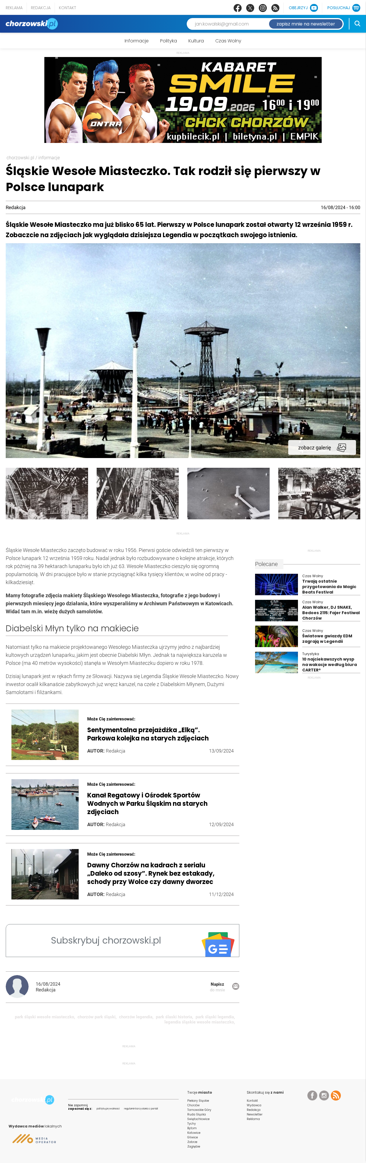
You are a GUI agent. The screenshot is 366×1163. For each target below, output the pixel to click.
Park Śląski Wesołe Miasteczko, (45, 1016)
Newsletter (254, 1114)
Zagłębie (193, 1146)
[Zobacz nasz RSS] (275, 8)
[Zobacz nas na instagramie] (263, 8)
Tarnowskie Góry (199, 1110)
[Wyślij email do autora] (235, 988)
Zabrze (192, 1142)
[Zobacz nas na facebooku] (238, 8)
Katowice (193, 1133)
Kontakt (67, 8)
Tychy (191, 1123)
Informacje (137, 41)
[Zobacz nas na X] (250, 8)
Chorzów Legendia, (136, 1016)
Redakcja (41, 8)
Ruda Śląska (196, 1114)
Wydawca (254, 1105)
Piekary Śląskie (198, 1101)
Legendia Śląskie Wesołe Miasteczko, (199, 1022)
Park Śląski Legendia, (215, 1016)
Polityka (168, 41)
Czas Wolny (228, 41)
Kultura (196, 41)
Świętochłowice (198, 1119)
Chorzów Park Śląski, (97, 1016)
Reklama (14, 8)
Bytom (192, 1128)
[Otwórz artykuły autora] (21, 987)
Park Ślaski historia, (174, 1016)
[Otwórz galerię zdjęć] (183, 456)
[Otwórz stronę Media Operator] (32, 1141)
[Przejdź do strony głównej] (33, 24)
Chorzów (193, 1105)
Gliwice (192, 1137)
